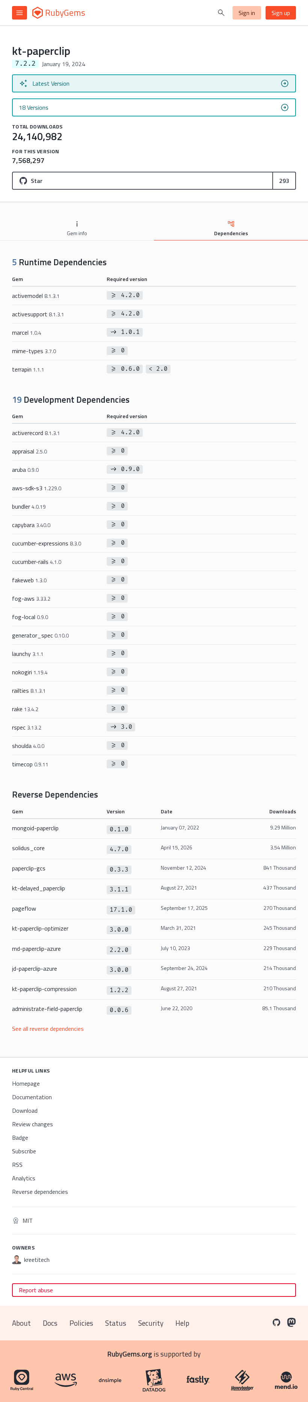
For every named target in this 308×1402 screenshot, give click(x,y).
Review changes (32, 1124)
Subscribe (24, 1151)
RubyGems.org (129, 1353)
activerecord (36, 432)
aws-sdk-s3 (36, 488)
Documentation (32, 1096)
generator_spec (40, 635)
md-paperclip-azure (36, 948)
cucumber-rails (36, 561)
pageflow (24, 908)
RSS (17, 1164)
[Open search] (221, 13)
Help (182, 1322)
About (21, 1322)
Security (150, 1322)
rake (25, 708)
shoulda (28, 745)
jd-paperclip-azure (34, 968)
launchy (28, 653)
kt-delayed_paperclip (38, 888)
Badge (20, 1137)
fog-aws (31, 598)
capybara (31, 524)
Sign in (247, 12)
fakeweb (29, 580)
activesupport (38, 314)
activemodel (36, 295)
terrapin (28, 369)
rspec (26, 727)
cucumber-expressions (46, 543)
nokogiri (30, 672)
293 (284, 180)
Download (25, 1110)
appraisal (29, 451)
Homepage (26, 1083)
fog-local (30, 616)
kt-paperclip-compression (44, 988)
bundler (29, 506)
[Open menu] (19, 13)
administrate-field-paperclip (47, 1008)
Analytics (23, 1178)
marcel (26, 332)
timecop (30, 764)
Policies (81, 1322)
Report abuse (36, 1290)
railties (29, 690)
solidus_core (28, 847)
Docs (50, 1322)
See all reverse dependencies (48, 1028)
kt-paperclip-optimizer (40, 928)
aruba (25, 469)
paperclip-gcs (28, 868)
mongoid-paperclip (35, 827)
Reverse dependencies (40, 1191)
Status (115, 1322)
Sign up (281, 12)
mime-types (34, 350)
